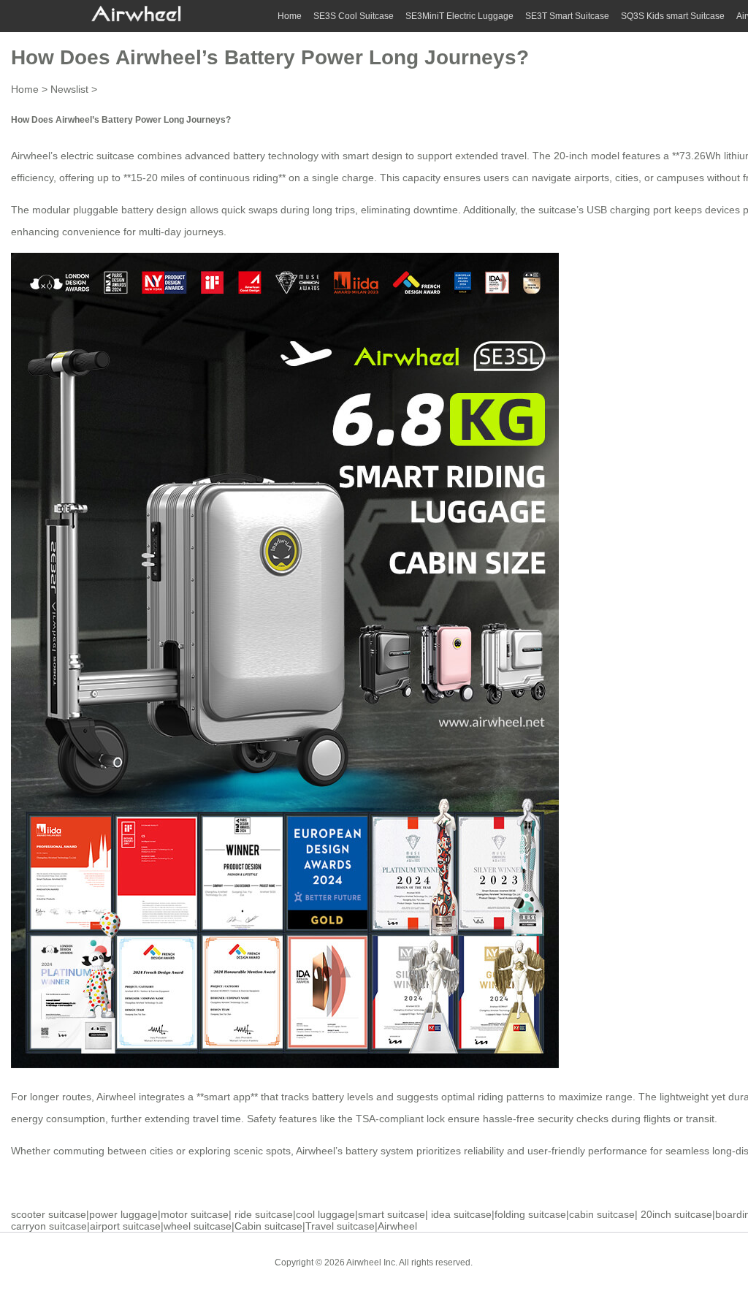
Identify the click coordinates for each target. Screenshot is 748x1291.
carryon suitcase (49, 1226)
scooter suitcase (48, 1214)
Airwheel (397, 1226)
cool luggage (325, 1214)
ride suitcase (263, 1214)
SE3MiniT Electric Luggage (459, 16)
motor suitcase (195, 1214)
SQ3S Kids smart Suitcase (673, 16)
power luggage (123, 1214)
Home (290, 16)
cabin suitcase (602, 1214)
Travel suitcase (340, 1226)
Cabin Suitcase (514, 1262)
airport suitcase (125, 1226)
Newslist (69, 89)
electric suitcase (97, 155)
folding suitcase (530, 1214)
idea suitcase (461, 1214)
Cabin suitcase (268, 1226)
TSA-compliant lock (400, 1118)
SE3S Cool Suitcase (353, 16)
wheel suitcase (198, 1226)
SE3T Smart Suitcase (567, 16)
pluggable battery (113, 210)
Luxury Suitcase (588, 1262)
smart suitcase (391, 1214)
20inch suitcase (676, 1214)
